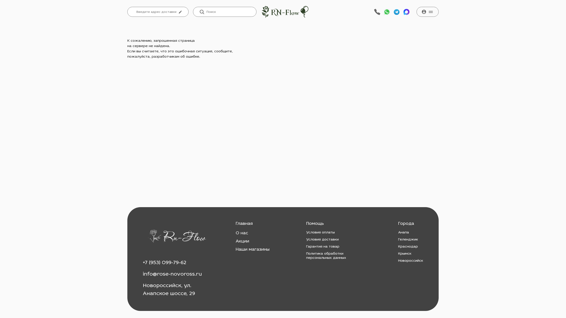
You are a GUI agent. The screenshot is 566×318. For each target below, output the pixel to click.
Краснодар (408, 246)
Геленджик (408, 239)
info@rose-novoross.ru (172, 274)
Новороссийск (410, 261)
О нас (242, 233)
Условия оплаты (320, 232)
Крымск (404, 254)
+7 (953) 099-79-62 (164, 262)
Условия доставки (322, 239)
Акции (242, 241)
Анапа (403, 232)
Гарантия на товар (322, 246)
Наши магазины (253, 249)
